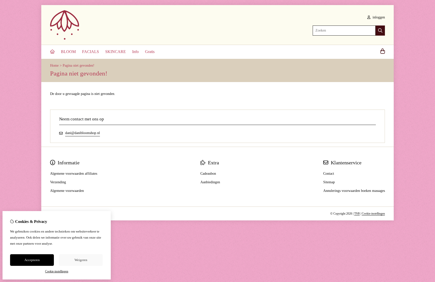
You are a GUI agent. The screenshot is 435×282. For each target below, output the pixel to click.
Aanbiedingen (210, 182)
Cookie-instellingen (373, 213)
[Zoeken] (380, 30)
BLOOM (68, 51)
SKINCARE (115, 51)
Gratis (150, 51)
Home (54, 65)
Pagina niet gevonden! (78, 65)
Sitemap (329, 182)
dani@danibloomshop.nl (82, 133)
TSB (357, 213)
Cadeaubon (208, 173)
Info (135, 51)
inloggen (378, 17)
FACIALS (90, 51)
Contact (328, 173)
